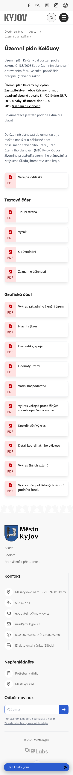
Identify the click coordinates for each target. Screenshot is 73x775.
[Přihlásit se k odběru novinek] (64, 709)
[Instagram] (56, 5)
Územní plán (37, 31)
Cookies (10, 555)
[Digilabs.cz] (36, 750)
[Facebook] (29, 5)
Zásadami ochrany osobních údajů (26, 723)
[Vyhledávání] (51, 17)
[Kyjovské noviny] (47, 5)
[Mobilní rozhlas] (65, 5)
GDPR (8, 548)
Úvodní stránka (13, 31)
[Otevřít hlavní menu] (64, 17)
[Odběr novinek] (36, 709)
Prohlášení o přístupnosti (22, 562)
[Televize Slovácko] (38, 5)
